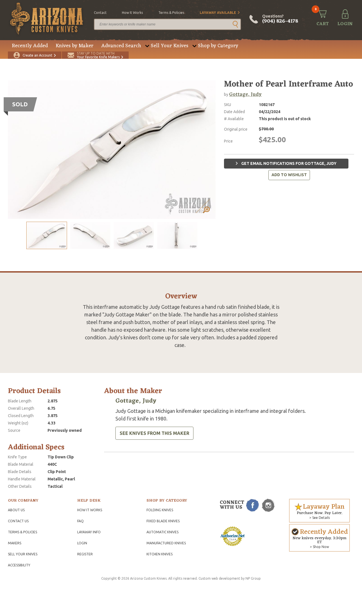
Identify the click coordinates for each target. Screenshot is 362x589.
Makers (14, 543)
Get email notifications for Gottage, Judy (288, 163)
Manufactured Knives (166, 543)
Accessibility (19, 565)
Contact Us (18, 521)
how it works (132, 12)
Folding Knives (159, 510)
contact (100, 12)
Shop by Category (218, 45)
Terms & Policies (22, 532)
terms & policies (171, 12)
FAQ (80, 521)
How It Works (89, 510)
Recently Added (30, 45)
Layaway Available (218, 12)
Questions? (280, 19)
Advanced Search (121, 45)
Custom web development (219, 578)
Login (82, 543)
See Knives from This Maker (154, 433)
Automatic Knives (162, 532)
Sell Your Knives (169, 45)
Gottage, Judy (245, 94)
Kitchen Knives (159, 554)
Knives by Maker (74, 45)
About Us (16, 510)
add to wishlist (289, 174)
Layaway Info (89, 532)
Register (85, 554)
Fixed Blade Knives (163, 521)
